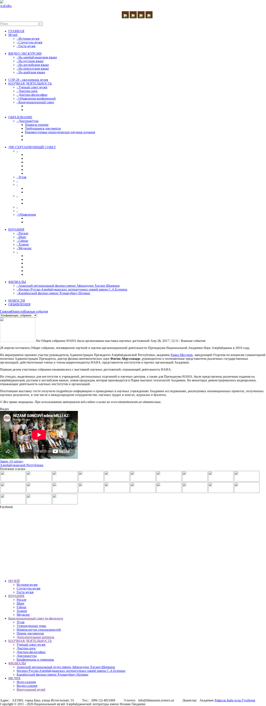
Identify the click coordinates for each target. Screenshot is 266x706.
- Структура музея (29, 42)
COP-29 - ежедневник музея (28, 80)
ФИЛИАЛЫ (17, 282)
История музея (27, 584)
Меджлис (23, 614)
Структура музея (28, 588)
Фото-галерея (26, 682)
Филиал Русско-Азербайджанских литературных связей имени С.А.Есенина (71, 671)
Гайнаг (22, 607)
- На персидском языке (33, 68)
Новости (17, 311)
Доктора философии (31, 652)
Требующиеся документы (43, 128)
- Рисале (22, 233)
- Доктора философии (32, 94)
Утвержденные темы (31, 626)
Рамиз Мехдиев (182, 355)
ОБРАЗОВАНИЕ (20, 117)
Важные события (35, 311)
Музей (12, 35)
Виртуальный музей (31, 689)
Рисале (21, 599)
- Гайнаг (22, 240)
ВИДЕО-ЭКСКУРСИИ (25, 53)
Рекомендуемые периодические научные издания (60, 132)
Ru (10, 6)
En (6, 6)
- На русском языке (30, 61)
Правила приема (36, 124)
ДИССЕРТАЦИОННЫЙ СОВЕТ (32, 147)
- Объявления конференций (36, 98)
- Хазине (23, 244)
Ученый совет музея (31, 644)
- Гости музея (26, 46)
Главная (5, 311)
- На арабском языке (31, 72)
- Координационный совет (35, 102)
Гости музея (25, 592)
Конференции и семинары (35, 659)
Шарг (21, 603)
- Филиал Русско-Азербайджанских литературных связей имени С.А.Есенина (72, 289)
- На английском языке (33, 65)
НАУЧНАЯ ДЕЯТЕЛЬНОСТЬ (30, 83)
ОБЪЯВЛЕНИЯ (19, 304)
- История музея (28, 38)
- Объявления (26, 214)
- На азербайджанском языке (37, 57)
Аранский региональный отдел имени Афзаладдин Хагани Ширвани (66, 667)
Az (2, 6)
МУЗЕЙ (14, 581)
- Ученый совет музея (32, 87)
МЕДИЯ (14, 678)
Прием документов (30, 633)
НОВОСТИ (16, 300)
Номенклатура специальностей (39, 629)
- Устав (21, 177)
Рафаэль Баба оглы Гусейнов (235, 700)
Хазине (22, 611)
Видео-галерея (27, 685)
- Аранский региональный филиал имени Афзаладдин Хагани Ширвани (68, 285)
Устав (21, 622)
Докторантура (27, 656)
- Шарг (21, 237)
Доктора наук (26, 648)
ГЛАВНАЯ (16, 31)
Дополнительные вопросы (35, 637)
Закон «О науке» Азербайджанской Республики (21, 463)
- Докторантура (27, 121)
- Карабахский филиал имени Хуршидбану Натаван (53, 293)
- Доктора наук (27, 91)
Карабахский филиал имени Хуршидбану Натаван (52, 674)
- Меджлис (24, 248)
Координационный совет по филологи (35, 618)
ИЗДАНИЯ (16, 229)
